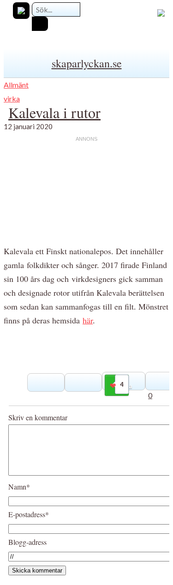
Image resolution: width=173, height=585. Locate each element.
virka (12, 98)
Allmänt (16, 84)
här (88, 320)
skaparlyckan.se (87, 63)
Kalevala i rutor (54, 112)
